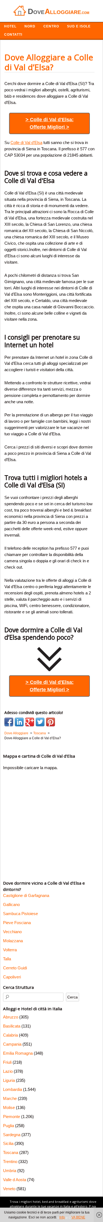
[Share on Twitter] (40, 722)
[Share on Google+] (29, 722)
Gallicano (11, 904)
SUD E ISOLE (79, 26)
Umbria (9, 1170)
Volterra (10, 949)
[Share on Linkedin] (19, 722)
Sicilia (8, 1143)
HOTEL (10, 26)
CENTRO (51, 26)
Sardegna (11, 1134)
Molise (9, 1107)
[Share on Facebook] (8, 722)
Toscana (10, 1152)
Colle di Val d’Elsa (26, 142)
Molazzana (13, 940)
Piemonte (11, 1116)
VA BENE (78, 1217)
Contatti (13, 34)
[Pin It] (50, 722)
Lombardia (12, 1089)
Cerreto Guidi (15, 968)
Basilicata (11, 1026)
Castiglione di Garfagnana (26, 895)
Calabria (10, 1035)
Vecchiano (12, 931)
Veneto (9, 1188)
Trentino (10, 1161)
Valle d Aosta (14, 1179)
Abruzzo (10, 1017)
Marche (10, 1098)
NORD (29, 26)
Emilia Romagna (18, 1053)
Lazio (8, 1071)
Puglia (8, 1125)
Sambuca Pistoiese (20, 913)
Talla (7, 958)
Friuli (7, 1062)
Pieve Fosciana (17, 922)
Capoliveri (12, 977)
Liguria (9, 1080)
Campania (12, 1044)
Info (62, 1217)
